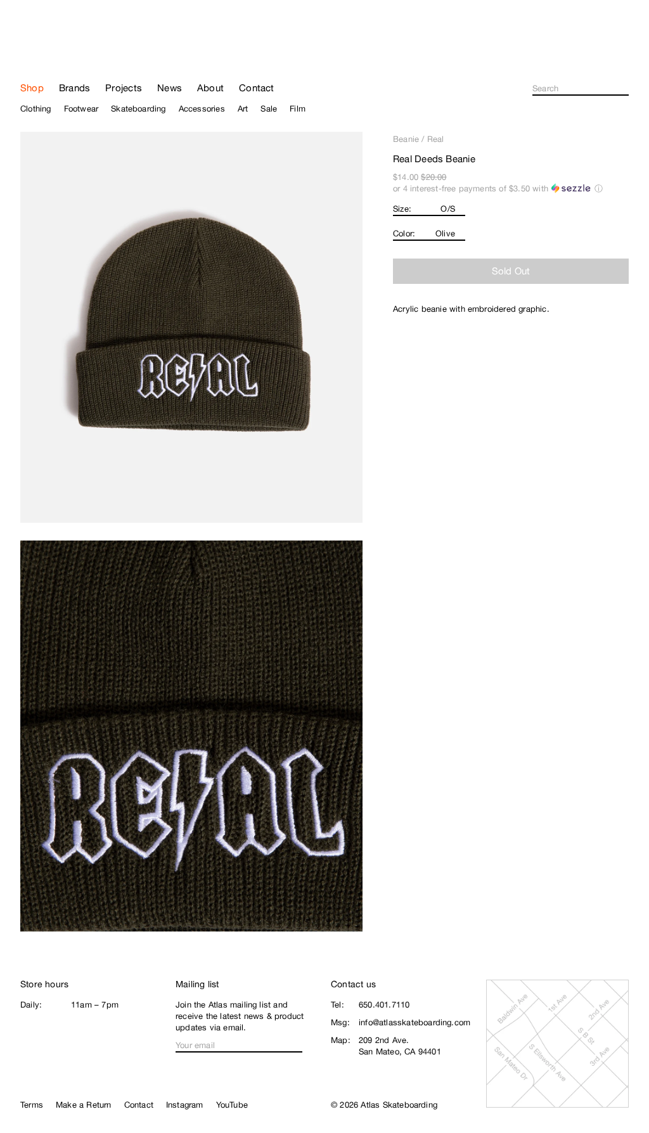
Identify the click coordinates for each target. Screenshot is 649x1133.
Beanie (406, 139)
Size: (402, 209)
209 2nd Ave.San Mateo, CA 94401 (400, 1045)
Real (435, 139)
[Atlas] (65, 52)
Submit (625, 89)
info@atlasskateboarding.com (414, 1022)
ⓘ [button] (598, 188)
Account (623, 57)
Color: (404, 233)
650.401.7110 (384, 1004)
